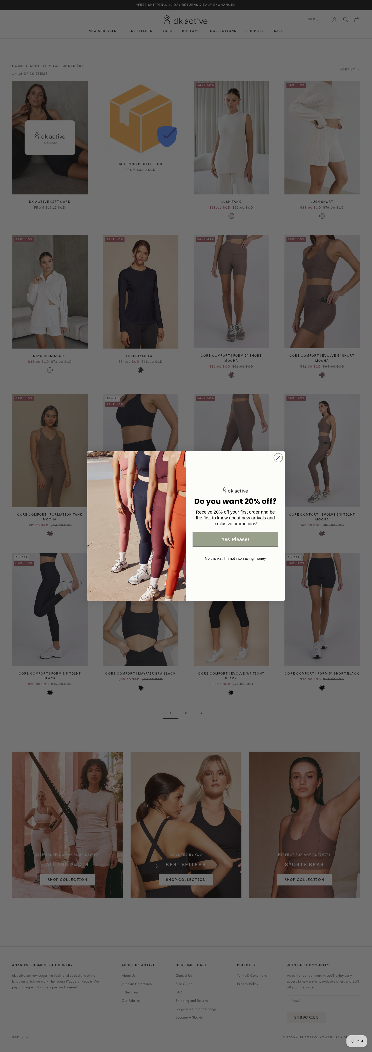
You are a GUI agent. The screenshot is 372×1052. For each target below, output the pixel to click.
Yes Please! (235, 539)
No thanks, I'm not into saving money (235, 558)
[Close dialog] (278, 457)
